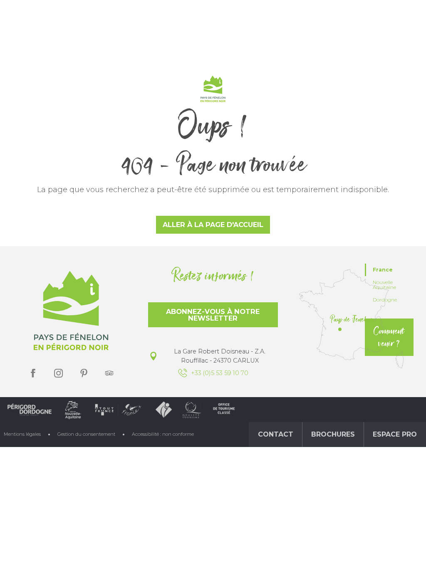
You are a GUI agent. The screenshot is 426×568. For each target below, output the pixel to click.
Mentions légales (22, 434)
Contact (275, 434)
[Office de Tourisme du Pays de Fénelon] (213, 90)
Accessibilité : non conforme (163, 434)
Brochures (333, 434)
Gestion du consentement (86, 434)
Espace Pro (395, 434)
